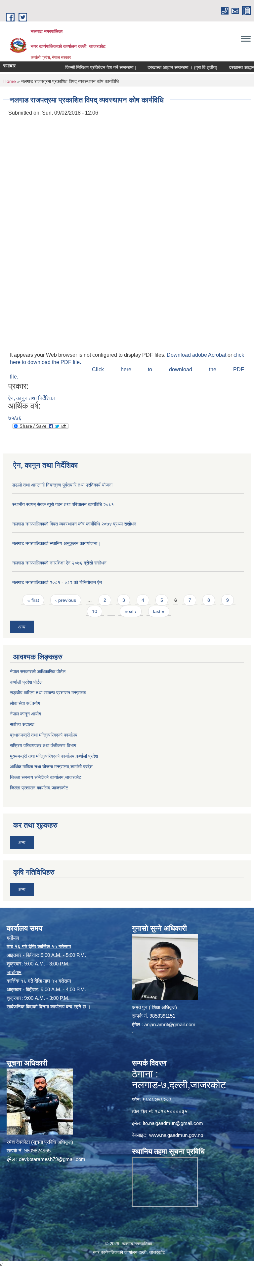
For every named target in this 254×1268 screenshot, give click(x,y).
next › (131, 611)
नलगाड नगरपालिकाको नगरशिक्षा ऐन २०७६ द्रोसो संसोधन (59, 562)
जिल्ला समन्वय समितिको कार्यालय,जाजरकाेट (45, 777)
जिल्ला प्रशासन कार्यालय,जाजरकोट (39, 787)
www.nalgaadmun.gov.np (176, 1135)
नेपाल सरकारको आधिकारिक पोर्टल (37, 671)
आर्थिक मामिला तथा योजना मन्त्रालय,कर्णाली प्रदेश (51, 766)
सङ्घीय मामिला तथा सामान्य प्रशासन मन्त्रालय (48, 692)
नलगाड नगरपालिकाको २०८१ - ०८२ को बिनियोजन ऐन (57, 582)
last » (158, 611)
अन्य (21, 627)
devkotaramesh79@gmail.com (52, 1159)
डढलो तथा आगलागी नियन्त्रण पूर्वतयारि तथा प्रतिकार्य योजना (62, 485)
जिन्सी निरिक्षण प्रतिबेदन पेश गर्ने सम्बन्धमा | (84, 67)
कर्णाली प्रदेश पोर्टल (26, 682)
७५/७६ (14, 418)
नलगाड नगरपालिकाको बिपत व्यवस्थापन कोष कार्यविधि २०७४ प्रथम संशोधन (74, 523)
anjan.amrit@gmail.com (169, 1024)
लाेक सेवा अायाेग (25, 703)
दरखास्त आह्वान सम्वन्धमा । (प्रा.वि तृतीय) (166, 67)
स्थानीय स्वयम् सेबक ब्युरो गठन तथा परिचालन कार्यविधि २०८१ (63, 504)
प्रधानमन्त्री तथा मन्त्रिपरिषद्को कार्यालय (43, 735)
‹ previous (65, 600)
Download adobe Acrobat (197, 355)
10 (94, 611)
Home (9, 81)
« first (33, 600)
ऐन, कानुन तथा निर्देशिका (31, 398)
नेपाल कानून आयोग (25, 713)
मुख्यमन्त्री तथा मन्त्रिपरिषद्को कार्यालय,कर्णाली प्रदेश (54, 756)
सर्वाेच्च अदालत (22, 724)
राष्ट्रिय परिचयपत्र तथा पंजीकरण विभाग (43, 745)
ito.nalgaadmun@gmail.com (173, 1123)
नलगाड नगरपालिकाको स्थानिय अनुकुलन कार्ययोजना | (56, 543)
